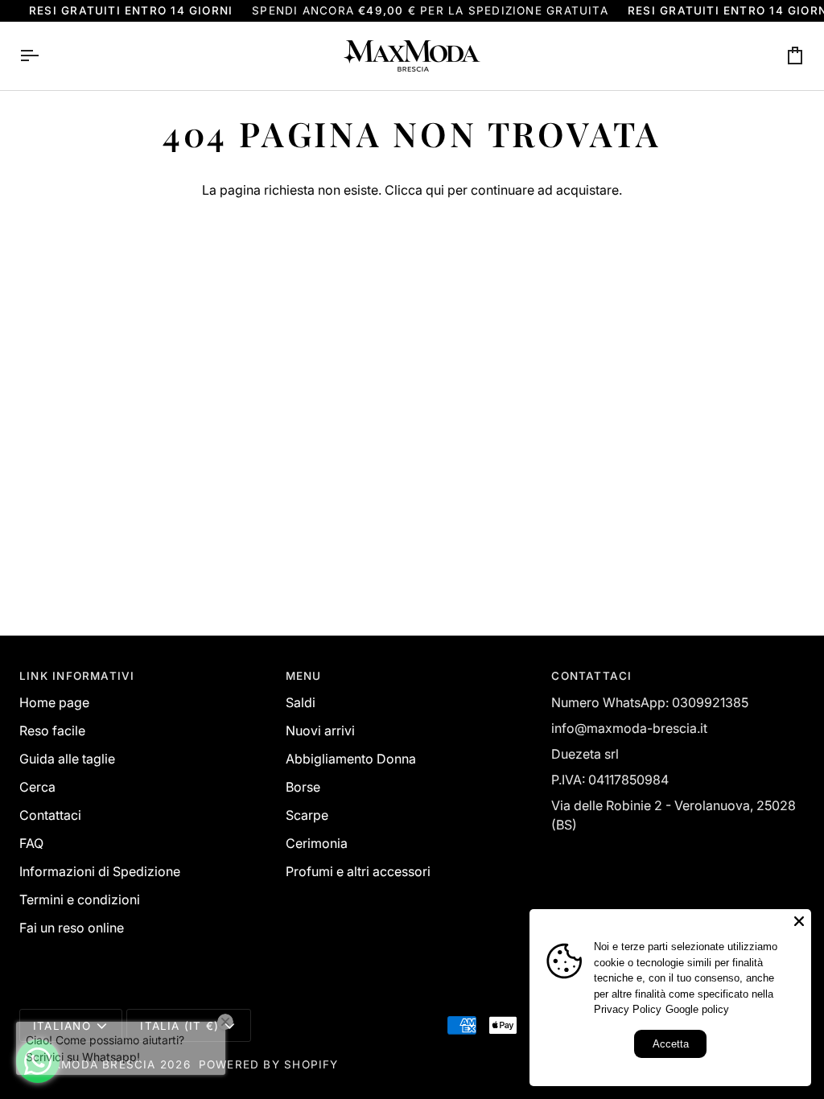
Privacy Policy (627, 1009)
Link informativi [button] (76, 675)
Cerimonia (317, 843)
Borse (303, 787)
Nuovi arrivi (320, 730)
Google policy (697, 1009)
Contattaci (50, 815)
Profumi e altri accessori (358, 871)
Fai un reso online (71, 928)
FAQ (31, 843)
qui (435, 190)
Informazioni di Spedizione (99, 871)
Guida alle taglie (67, 759)
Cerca (37, 787)
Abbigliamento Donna (351, 759)
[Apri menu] (43, 56)
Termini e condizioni (79, 899)
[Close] (799, 921)
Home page (54, 702)
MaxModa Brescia (94, 1064)
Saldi (300, 702)
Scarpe (307, 815)
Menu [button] (304, 675)
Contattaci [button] (591, 675)
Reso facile (52, 730)
